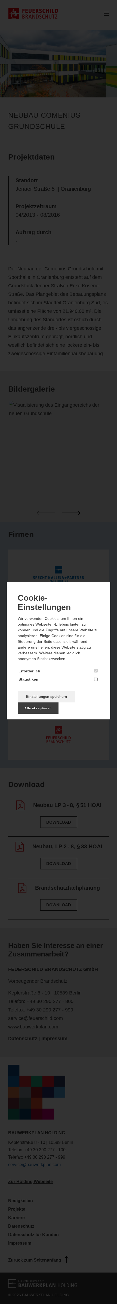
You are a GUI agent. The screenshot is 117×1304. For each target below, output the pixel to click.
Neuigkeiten (20, 1200)
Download (58, 822)
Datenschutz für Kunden (33, 1234)
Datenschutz (22, 1038)
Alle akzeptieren (38, 708)
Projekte (16, 1209)
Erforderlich (29, 671)
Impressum (54, 1038)
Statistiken (28, 679)
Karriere (16, 1217)
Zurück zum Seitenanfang (34, 1260)
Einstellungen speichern (46, 696)
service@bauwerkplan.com (34, 1164)
